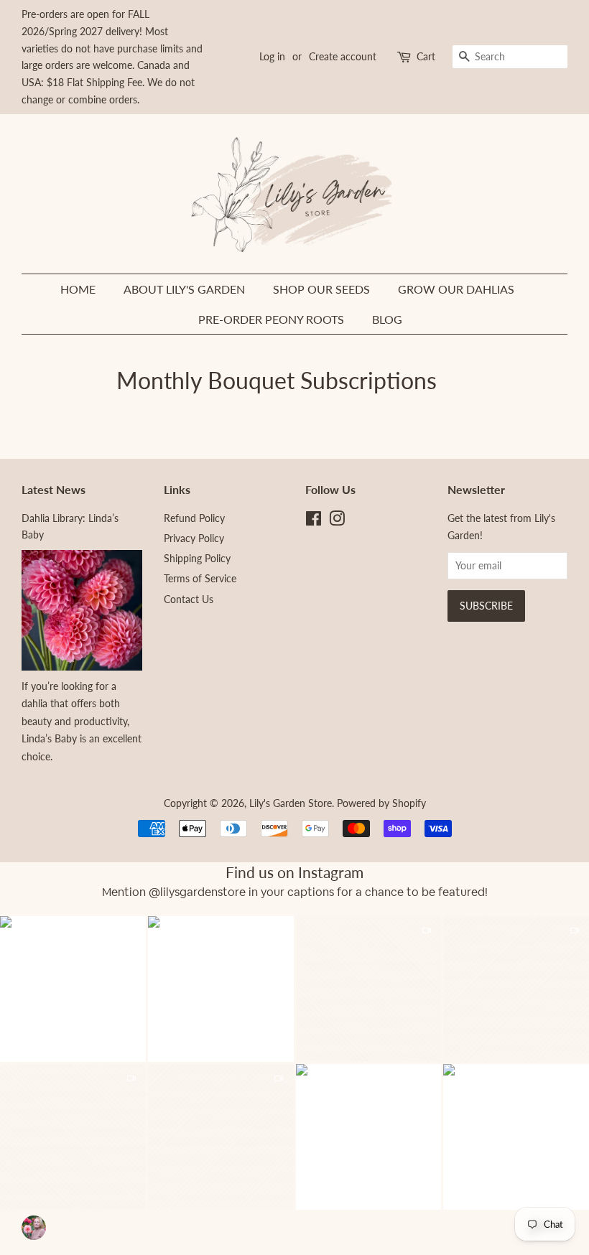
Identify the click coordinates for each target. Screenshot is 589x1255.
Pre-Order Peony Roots (271, 319)
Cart (426, 56)
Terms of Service (200, 578)
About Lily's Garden (184, 289)
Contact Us (188, 599)
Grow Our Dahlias (456, 289)
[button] (220, 989)
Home (78, 289)
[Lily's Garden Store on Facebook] (313, 521)
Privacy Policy (194, 538)
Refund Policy (194, 518)
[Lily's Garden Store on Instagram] (337, 521)
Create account (342, 56)
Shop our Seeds (321, 289)
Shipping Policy (197, 558)
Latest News (53, 489)
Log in (272, 56)
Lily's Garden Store (290, 803)
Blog (387, 319)
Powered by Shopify (381, 803)
